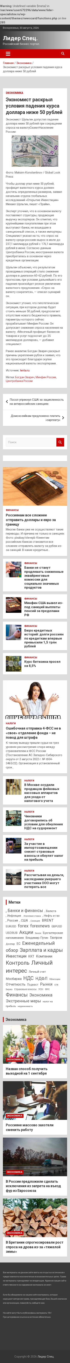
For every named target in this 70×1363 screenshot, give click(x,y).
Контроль (18, 963)
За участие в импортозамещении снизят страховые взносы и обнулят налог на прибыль (43, 852)
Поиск (60, 442)
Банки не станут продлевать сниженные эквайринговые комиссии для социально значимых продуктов (44, 577)
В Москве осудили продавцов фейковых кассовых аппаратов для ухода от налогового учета (41, 793)
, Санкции (35, 920)
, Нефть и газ (51, 915)
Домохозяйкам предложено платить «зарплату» (35, 418)
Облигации (54, 979)
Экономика (14, 92)
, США (24, 920)
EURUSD (11, 926)
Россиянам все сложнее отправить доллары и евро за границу (31, 519)
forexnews (40, 925)
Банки (38, 933)
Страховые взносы (25, 989)
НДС (28, 978)
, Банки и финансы (24, 910)
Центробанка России (19, 381)
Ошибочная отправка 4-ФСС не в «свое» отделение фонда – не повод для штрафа (33, 732)
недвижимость (25, 1006)
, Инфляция (13, 915)
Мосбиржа (14, 979)
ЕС (18, 944)
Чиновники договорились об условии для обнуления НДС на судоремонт (43, 822)
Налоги (11, 723)
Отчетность (15, 984)
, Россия (12, 920)
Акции (26, 932)
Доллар (10, 943)
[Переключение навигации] (8, 53)
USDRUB (12, 933)
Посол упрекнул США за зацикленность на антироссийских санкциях (37, 402)
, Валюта (50, 911)
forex (23, 926)
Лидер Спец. (20, 38)
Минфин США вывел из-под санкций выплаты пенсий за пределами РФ (43, 609)
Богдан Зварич (24, 377)
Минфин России (46, 377)
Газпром (56, 938)
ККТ (31, 956)
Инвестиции (16, 956)
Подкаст (32, 984)
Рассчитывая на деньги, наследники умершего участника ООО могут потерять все (44, 881)
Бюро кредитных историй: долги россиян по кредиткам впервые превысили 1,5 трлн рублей (44, 638)
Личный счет (37, 971)
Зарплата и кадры (41, 950)
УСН (40, 989)
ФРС (47, 989)
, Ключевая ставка (32, 916)
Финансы (12, 510)
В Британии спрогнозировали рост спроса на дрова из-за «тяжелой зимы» (34, 1247)
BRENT (47, 920)
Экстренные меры (23, 1001)
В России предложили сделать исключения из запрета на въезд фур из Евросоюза (33, 1186)
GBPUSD (57, 926)
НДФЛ (41, 978)
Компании (44, 956)
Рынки (46, 984)
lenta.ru (25, 370)
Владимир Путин (36, 938)
